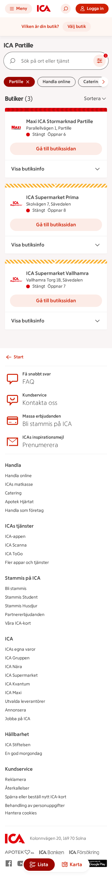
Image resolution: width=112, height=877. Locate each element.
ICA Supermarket (21, 675)
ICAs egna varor (20, 649)
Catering (13, 493)
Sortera (92, 98)
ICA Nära (13, 666)
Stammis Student (21, 597)
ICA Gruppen (17, 658)
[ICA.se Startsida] (44, 8)
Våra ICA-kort (18, 623)
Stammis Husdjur (21, 606)
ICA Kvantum (17, 684)
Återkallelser (17, 788)
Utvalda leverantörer (25, 701)
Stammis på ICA (22, 578)
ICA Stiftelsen (17, 744)
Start (18, 357)
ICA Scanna (16, 545)
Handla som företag (24, 510)
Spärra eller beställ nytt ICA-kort (35, 796)
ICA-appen (15, 536)
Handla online (18, 475)
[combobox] (49, 60)
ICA (9, 639)
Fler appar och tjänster (27, 562)
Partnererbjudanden (24, 614)
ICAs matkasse (19, 484)
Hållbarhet (17, 734)
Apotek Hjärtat (19, 501)
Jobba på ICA (17, 718)
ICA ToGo (14, 553)
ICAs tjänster (19, 526)
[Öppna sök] (66, 9)
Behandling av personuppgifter (35, 805)
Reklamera (15, 779)
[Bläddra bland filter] (103, 82)
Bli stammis (15, 588)
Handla (13, 465)
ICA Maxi (13, 692)
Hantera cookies (21, 813)
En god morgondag (23, 753)
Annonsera (15, 710)
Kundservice (19, 769)
